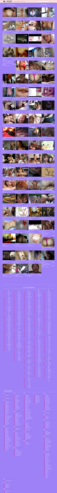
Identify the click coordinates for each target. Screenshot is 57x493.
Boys (9, 356)
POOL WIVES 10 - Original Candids (7, 44)
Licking (29, 402)
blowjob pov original (31, 281)
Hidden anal (27, 424)
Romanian (39, 389)
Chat (19, 317)
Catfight (19, 313)
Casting (19, 312)
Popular (22, 1)
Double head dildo (17, 439)
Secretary (48, 219)
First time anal (17, 458)
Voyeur (47, 179)
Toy (49, 364)
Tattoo (49, 353)
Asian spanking (7, 434)
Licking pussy (37, 418)
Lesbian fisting (37, 413)
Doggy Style (19, 359)
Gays (29, 337)
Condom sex (19, 329)
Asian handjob (7, 433)
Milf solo (46, 420)
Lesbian (21, 287)
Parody (39, 362)
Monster (39, 324)
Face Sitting (29, 307)
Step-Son (49, 330)
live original (43, 277)
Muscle (39, 329)
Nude (39, 337)
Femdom (29, 313)
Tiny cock (46, 488)
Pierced (39, 368)
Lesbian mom (37, 417)
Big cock (20, 126)
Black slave (6, 463)
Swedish (49, 347)
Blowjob (21, 139)
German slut (17, 466)
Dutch (19, 364)
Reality (39, 383)
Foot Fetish (29, 323)
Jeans (29, 383)
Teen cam (46, 475)
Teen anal (46, 472)
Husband (29, 372)
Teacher (49, 354)
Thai (49, 358)
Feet (29, 311)
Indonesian (29, 376)
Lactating (29, 393)
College (34, 272)
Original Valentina (44, 17)
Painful (39, 356)
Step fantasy (47, 464)
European (19, 373)
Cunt (19, 341)
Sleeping (49, 324)
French (6, 86)
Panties (39, 358)
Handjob (29, 357)
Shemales (49, 316)
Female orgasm (17, 453)
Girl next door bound (18, 467)
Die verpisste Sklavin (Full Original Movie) (21, 150)
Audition (9, 326)
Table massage (47, 469)
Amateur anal (7, 417)
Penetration (39, 365)
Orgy (39, 350)
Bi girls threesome (7, 453)
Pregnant (39, 374)
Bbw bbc (6, 446)
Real (39, 382)
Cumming (10, 166)
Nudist (39, 338)
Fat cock (16, 452)
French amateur (17, 459)
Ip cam (26, 444)
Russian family (47, 449)
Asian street (7, 435)
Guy (29, 352)
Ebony (19, 367)
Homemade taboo (27, 429)
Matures (39, 312)
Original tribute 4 (44, 281)
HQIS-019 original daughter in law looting (8, 57)
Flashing (36, 46)
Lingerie (35, 86)
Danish (19, 349)
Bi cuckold (6, 452)
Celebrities (31, 46)
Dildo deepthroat (17, 432)
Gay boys (16, 465)
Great (6, 65)
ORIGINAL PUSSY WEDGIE (45, 57)
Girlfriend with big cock (18, 468)
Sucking (49, 345)
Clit (19, 322)
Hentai (17, 219)
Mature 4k (46, 412)
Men (39, 313)
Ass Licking (9, 325)
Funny (29, 330)
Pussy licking (47, 443)
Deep (19, 352)
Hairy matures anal (28, 414)
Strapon (49, 341)
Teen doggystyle (47, 476)
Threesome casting (48, 483)
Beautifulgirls (5, 166)
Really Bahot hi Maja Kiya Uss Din (33, 110)
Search (52, 1)
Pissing (39, 369)
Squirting (49, 339)
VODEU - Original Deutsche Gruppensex (8, 190)
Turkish (49, 366)
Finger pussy (17, 457)
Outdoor (39, 351)
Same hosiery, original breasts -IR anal (21, 277)
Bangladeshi (9, 334)
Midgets (39, 316)
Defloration (19, 354)
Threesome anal (47, 482)
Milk (39, 318)
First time (29, 319)
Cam (31, 276)
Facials (48, 33)
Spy (49, 336)
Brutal (9, 362)
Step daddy (46, 463)
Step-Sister (49, 319)
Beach (9, 339)
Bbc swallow (7, 443)
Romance (39, 388)
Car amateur (17, 412)
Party (39, 363)
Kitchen (17, 99)
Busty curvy (6, 465)
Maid (39, 307)
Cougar (19, 330)
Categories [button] (18, 1)
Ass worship (7, 438)
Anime (9, 318)
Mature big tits (47, 413)
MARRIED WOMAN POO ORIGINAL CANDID (34, 277)
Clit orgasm (16, 420)
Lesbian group (37, 414)
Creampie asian (17, 423)
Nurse (39, 341)
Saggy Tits (49, 307)
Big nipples (6, 458)
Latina (29, 398)
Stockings (49, 340)
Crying (19, 335)
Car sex (23, 139)
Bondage (9, 354)
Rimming (39, 387)
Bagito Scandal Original (32, 230)
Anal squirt (6, 427)
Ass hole (9, 324)
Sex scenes (46, 453)
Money (39, 323)
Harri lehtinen (27, 420)
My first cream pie (47, 425)
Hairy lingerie (27, 413)
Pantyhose (39, 359)
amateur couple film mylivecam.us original (21, 57)
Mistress (39, 319)
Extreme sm (17, 445)
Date (43, 4)
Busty (9, 366)
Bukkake (9, 139)
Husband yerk (27, 435)
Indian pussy (27, 442)
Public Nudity (39, 376)
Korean (29, 390)
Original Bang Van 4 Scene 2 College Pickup (34, 17)
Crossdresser (19, 334)
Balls (9, 333)
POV (39, 373)
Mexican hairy (47, 418)
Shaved (49, 313)
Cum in (16, 425)
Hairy (34, 99)
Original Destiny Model (19, 17)
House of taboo (27, 430)
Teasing (49, 355)
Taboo (49, 352)
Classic (7, 166)
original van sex (18, 110)
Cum (32, 86)
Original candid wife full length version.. (47, 97)
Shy (49, 318)
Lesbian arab (37, 412)
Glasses (29, 343)
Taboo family (47, 470)
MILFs (8, 33)
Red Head (39, 384)
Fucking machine (29, 329)
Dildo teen (16, 433)
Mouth (39, 328)
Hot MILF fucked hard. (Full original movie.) (34, 288)
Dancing (19, 348)
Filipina (29, 317)
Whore (49, 389)
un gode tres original (18, 190)
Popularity (45, 4)
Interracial (23, 283)
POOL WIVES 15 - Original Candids (46, 177)
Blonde (46, 33)
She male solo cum (48, 456)
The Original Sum (18, 243)
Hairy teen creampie (28, 417)
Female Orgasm (29, 312)
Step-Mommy (39, 322)
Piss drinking (47, 437)
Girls (19, 287)
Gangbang (48, 276)
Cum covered (17, 424)
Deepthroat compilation (18, 431)
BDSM (8, 126)
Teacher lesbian (47, 471)
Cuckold (34, 33)
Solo (49, 329)
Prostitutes (39, 375)
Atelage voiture (7, 439)
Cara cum (16, 414)
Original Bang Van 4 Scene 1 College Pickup (34, 270)
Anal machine (7, 424)
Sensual (49, 312)
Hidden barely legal (28, 425)
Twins (49, 369)
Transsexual (49, 365)
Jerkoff (29, 384)
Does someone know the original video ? (21, 270)
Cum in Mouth (19, 339)
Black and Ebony (18, 139)
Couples (49, 126)
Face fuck (16, 448)
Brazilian (9, 357)
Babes (43, 46)
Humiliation (29, 371)
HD (5, 219)
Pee (39, 364)
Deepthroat (19, 353)
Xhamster (13, 32)
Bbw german (7, 447)
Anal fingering (7, 422)
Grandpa (29, 347)
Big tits (4, 33)
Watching (49, 384)
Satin (32, 219)
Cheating (19, 318)
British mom (7, 464)
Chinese (19, 319)
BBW (6, 126)
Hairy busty (26, 412)
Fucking (22, 126)
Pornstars (46, 219)
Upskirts (49, 374)
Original (20, 33)
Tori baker (46, 492)
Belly (9, 126)
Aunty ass (6, 440)
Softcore (49, 328)
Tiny (49, 359)
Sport (49, 335)
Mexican (8, 259)
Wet (49, 388)
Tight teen (46, 487)
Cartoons (48, 139)
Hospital (29, 367)
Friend (29, 328)
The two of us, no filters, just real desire (47, 288)
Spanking (49, 333)
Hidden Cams (18, 46)
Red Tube (13, 218)
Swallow (49, 346)
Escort (19, 372)
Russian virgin (47, 450)
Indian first (26, 438)
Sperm (49, 334)
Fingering (29, 318)
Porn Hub (26, 98)
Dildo (19, 355)
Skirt (49, 322)
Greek (29, 349)
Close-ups (33, 46)
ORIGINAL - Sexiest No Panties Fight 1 (34, 243)
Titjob (49, 360)
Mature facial (47, 414)
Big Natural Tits (18, 179)
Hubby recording (27, 431)
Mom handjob (47, 423)
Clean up (16, 419)
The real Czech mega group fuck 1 (7, 177)
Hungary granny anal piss (28, 434)
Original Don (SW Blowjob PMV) (46, 230)
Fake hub (16, 449)
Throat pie (46, 486)
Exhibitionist (19, 374)
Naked (39, 332)
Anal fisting (6, 423)
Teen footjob (47, 477)
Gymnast (29, 353)
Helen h (26, 423)
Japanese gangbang (28, 452)
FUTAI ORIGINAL (5, 243)
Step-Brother (9, 360)
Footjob (29, 324)
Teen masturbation (47, 481)
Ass (30, 139)
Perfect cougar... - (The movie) (19, 288)
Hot (6, 219)
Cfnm (19, 316)
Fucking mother (17, 460)
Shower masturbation (48, 457)
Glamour (29, 342)
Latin (33, 86)
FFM (29, 316)
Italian (29, 379)
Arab (9, 319)
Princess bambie (47, 441)
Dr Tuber (26, 85)
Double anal (17, 438)
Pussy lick (46, 442)
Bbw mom (6, 449)
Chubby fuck (17, 417)
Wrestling (49, 393)
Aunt (45, 126)
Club (19, 324)
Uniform (49, 373)
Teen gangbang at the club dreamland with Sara (9, 137)
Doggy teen (16, 437)
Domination (19, 360)
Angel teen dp (7, 428)
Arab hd (6, 429)
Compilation (19, 328)
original (17, 44)
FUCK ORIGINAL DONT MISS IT (7, 97)
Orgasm (39, 349)
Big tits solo (6, 460)
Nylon (39, 342)
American (18, 126)
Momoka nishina (47, 424)
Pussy (39, 379)
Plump (39, 370)
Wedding (49, 387)
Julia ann (26, 455)
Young (49, 396)
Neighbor (39, 335)
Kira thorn (26, 458)
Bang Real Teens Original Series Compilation (34, 190)
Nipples (39, 336)
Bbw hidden (7, 448)
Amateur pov (7, 418)
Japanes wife (27, 450)
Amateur (31, 33)
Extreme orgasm (17, 444)
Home (15, 1)
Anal (43, 33)
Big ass (47, 126)
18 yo (9, 307)
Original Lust (17, 230)
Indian (29, 375)
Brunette (31, 86)
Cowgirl (48, 166)
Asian (45, 259)
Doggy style (17, 436)
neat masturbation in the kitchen (20, 97)
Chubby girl (16, 418)
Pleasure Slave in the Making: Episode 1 (47, 110)
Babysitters (9, 332)
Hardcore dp (27, 419)
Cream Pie (18, 283)
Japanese (29, 382)
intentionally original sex (45, 243)
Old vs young (47, 433)
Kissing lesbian (27, 459)
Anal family (6, 421)
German (29, 338)
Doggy (19, 358)
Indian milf (26, 439)
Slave (49, 323)
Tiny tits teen (47, 489)
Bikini (17, 33)
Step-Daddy (19, 347)
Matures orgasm (47, 417)
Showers (49, 317)
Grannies (6, 33)
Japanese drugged (28, 451)
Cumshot (21, 276)
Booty (9, 355)
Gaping (29, 336)
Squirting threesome (48, 462)
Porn (19, 86)
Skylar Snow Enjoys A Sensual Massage (21, 177)
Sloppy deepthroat (47, 458)
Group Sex (23, 272)
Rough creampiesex (48, 448)
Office (39, 345)
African (9, 313)
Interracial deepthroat (28, 443)
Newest (24, 1)
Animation (5, 126)
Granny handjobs (17, 471)
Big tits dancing (7, 459)
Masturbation (20, 99)
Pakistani (39, 357)
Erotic (19, 371)
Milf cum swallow (47, 419)
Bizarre (9, 349)
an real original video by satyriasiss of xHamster (22, 281)
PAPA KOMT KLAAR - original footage (7, 110)
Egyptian (19, 368)
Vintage (49, 379)
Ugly (49, 372)
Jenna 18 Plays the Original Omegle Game (34, 97)
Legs (29, 399)
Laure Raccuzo (7, 414)
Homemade (31, 179)
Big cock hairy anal (8, 457)
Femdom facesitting (18, 454)
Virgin (49, 380)
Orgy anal (46, 434)
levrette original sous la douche (7, 283)
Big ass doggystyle (7, 454)
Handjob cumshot (27, 418)
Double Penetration (20, 272)
